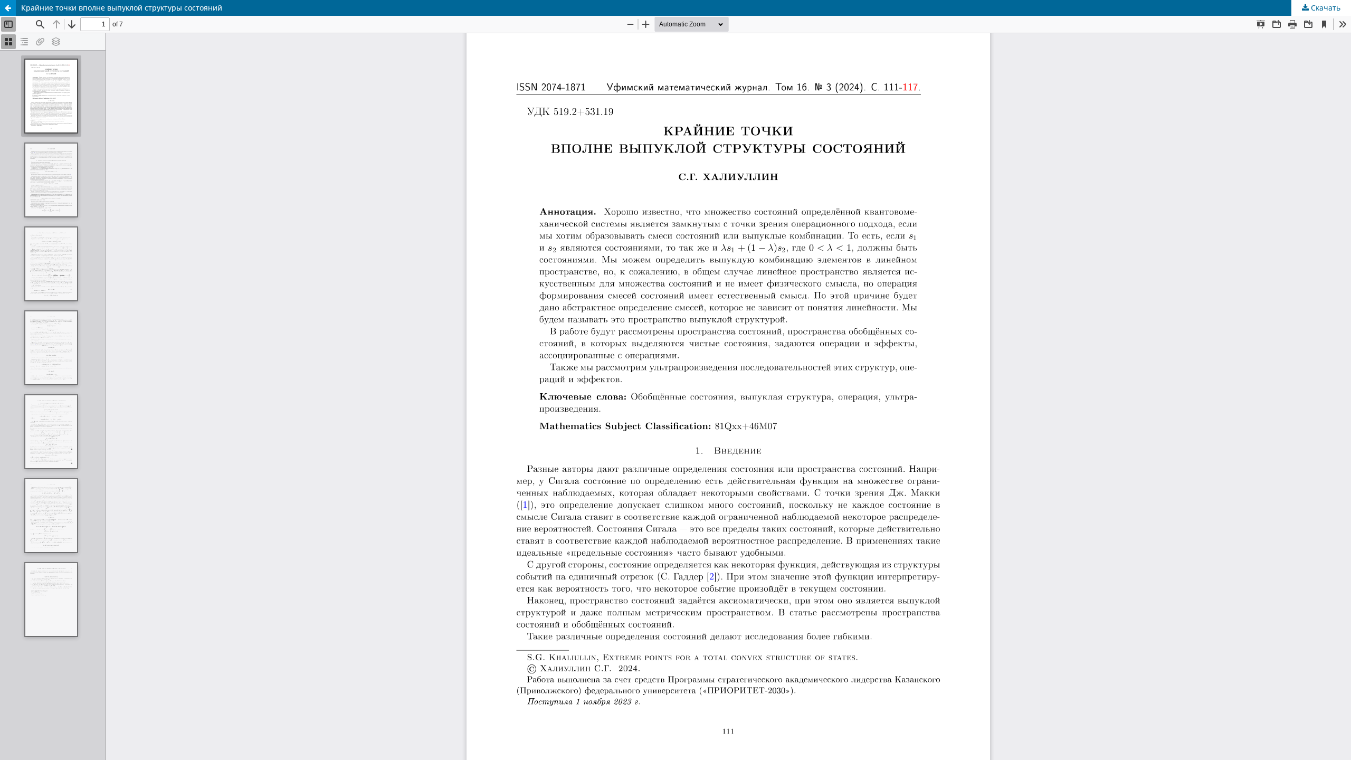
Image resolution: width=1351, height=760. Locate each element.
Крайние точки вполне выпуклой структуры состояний (121, 8)
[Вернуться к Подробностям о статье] (8, 8)
